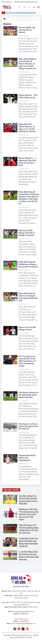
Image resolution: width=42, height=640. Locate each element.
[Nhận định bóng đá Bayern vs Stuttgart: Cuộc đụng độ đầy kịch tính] (10, 297)
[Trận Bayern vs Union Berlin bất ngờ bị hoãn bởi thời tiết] (10, 427)
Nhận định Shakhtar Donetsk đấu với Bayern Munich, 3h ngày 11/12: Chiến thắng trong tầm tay (27, 64)
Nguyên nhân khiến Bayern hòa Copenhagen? (27, 457)
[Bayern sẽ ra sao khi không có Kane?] (10, 330)
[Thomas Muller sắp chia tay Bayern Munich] (10, 31)
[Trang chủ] (4, 19)
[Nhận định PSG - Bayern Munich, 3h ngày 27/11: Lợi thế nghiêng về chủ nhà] (10, 127)
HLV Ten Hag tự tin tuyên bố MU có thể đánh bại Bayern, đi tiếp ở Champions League (27, 361)
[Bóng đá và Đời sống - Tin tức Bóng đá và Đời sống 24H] (7, 7)
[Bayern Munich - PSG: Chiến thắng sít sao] (10, 98)
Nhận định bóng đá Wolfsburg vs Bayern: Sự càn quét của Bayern (28, 264)
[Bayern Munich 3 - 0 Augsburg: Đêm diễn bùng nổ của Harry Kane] (10, 161)
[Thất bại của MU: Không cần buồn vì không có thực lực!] (10, 234)
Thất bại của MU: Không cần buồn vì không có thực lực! (27, 232)
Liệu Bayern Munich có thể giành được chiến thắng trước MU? (28, 394)
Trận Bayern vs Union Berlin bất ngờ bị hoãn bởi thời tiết (28, 426)
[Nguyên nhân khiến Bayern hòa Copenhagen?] (10, 459)
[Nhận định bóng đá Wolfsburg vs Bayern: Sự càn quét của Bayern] (10, 265)
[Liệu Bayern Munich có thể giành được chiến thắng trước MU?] (10, 396)
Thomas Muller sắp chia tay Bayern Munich (27, 29)
